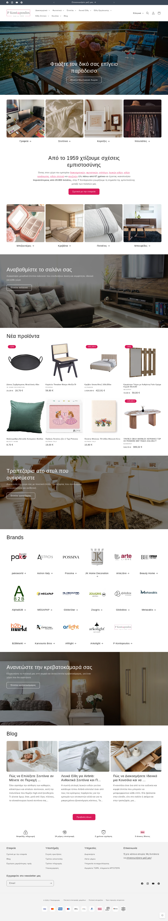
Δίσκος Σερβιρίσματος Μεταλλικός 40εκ (23, 385)
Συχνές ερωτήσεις (54, 854)
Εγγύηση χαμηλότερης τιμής (19, 863)
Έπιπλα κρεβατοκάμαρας (23, 685)
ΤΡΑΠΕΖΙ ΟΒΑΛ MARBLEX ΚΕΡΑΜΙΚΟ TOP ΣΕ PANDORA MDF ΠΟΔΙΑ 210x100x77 (142, 440)
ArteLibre (121, 573)
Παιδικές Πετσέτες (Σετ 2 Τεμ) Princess (62, 439)
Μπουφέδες (140, 245)
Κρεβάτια (63, 245)
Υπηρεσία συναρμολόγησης (97, 863)
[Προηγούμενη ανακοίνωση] (54, 2)
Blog (8, 859)
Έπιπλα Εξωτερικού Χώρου (84, 80)
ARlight (69, 643)
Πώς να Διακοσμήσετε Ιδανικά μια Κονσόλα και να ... (135, 778)
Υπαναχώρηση (52, 868)
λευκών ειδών (116, 172)
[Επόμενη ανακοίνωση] (114, 2)
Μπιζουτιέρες (24, 245)
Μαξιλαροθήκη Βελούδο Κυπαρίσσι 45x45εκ (25, 439)
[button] (42, 10)
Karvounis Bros (43, 643)
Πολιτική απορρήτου (96, 900)
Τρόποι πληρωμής (54, 863)
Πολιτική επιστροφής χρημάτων (75, 900)
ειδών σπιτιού (57, 176)
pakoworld (17, 573)
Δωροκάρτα (90, 854)
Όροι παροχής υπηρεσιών (115, 900)
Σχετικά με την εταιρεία (84, 191)
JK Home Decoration (97, 573)
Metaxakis (147, 609)
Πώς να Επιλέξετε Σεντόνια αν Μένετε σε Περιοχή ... (31, 778)
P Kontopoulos (121, 643)
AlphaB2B (17, 609)
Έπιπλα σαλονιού (19, 287)
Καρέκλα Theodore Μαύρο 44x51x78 (61, 385)
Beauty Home (147, 573)
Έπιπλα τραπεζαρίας (20, 496)
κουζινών (73, 176)
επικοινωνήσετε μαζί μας (139, 858)
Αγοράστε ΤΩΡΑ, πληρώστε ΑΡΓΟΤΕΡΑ (102, 868)
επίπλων (103, 172)
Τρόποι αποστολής (54, 859)
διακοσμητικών (77, 172)
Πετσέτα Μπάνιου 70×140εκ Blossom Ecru (102, 439)
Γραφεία (24, 141)
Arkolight (95, 643)
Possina (69, 573)
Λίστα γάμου (90, 859)
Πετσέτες (102, 245)
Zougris (95, 609)
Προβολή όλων (84, 817)
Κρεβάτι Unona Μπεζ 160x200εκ (98, 385)
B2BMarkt (17, 643)
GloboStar (69, 609)
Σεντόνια (63, 141)
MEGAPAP (43, 609)
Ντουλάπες (141, 141)
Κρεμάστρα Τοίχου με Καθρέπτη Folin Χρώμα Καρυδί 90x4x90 (142, 386)
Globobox (121, 609)
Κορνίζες (102, 141)
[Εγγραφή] (51, 883)
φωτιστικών (92, 172)
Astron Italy (43, 573)
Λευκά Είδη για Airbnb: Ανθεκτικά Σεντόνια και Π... (81, 778)
